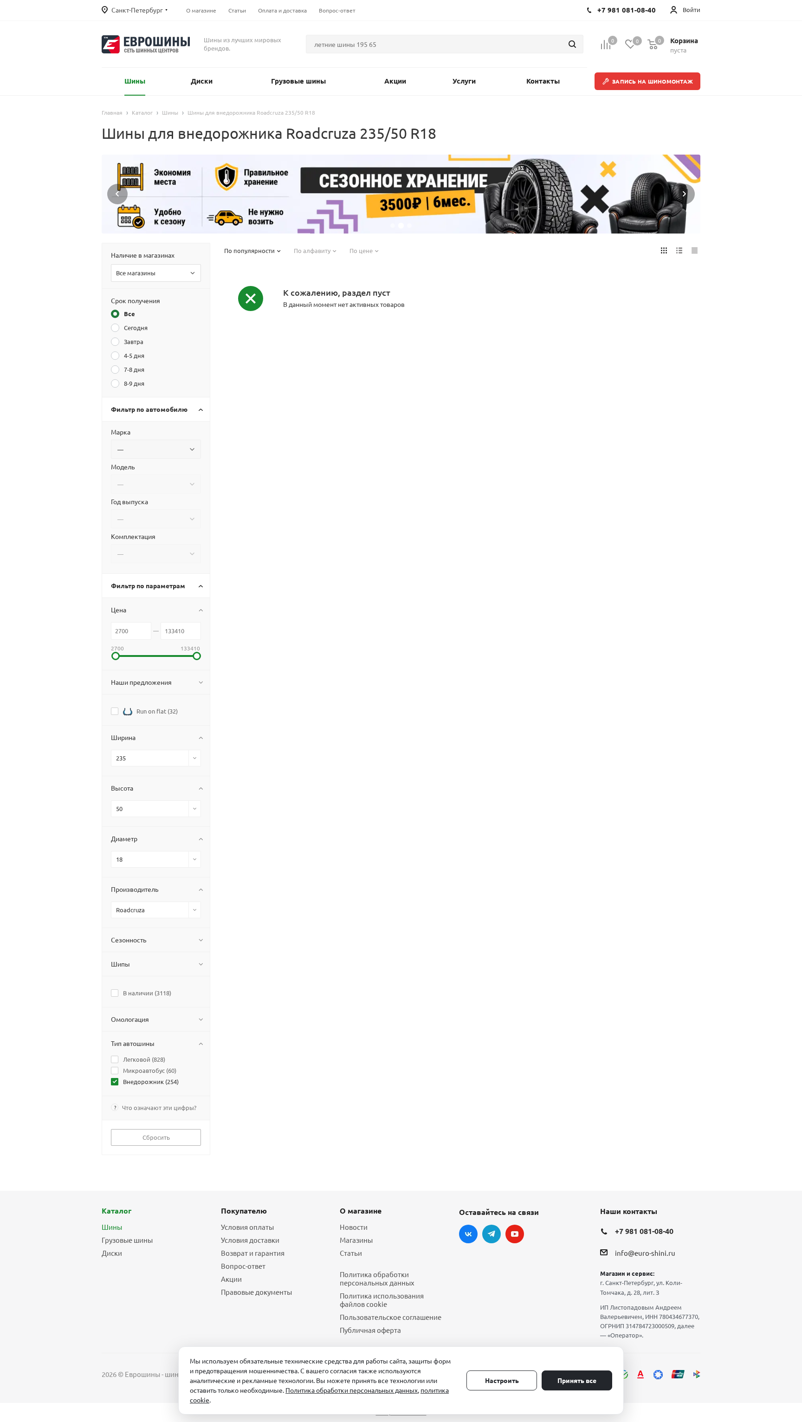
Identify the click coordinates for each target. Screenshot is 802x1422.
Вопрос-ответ (243, 1265)
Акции (231, 1278)
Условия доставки (250, 1239)
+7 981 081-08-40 (644, 1231)
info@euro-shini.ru (645, 1252)
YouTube (514, 1234)
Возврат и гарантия (253, 1252)
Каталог (116, 1210)
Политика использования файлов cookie (382, 1299)
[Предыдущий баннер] (117, 194)
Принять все (576, 1380)
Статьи (351, 1252)
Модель (123, 466)
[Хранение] (401, 194)
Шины (112, 1226)
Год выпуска (129, 501)
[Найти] (572, 44)
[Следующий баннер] (684, 194)
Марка (120, 432)
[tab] (392, 225)
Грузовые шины (127, 1239)
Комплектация (133, 536)
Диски (112, 1252)
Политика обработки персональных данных (377, 1278)
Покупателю (244, 1210)
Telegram (491, 1234)
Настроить (502, 1380)
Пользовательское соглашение (390, 1316)
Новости (354, 1226)
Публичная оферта (370, 1329)
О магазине (361, 1210)
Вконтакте (468, 1234)
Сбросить (156, 1137)
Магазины (356, 1239)
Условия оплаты (247, 1226)
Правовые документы (256, 1291)
